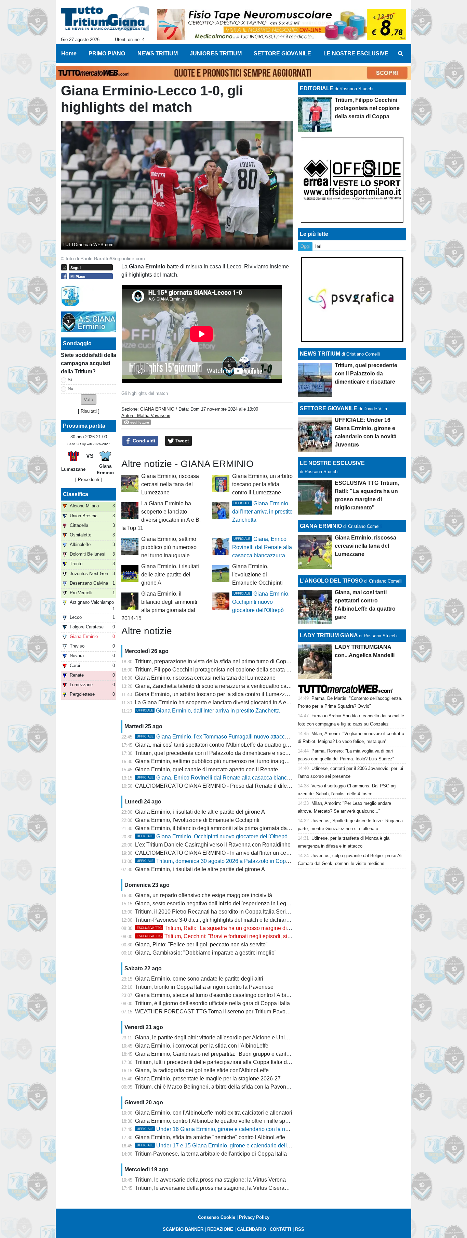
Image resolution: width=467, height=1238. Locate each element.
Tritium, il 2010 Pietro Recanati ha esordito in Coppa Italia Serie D (214, 912)
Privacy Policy (254, 1217)
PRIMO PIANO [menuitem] (107, 53)
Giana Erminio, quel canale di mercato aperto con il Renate (206, 769)
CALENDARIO (251, 1229)
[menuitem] (400, 53)
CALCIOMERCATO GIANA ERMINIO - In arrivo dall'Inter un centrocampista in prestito (238, 853)
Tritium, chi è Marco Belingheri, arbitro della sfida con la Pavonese (215, 1087)
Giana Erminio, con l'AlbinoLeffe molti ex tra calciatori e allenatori (213, 1113)
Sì (70, 379)
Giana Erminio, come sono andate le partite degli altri (199, 979)
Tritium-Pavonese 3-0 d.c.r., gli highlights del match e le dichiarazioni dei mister (230, 920)
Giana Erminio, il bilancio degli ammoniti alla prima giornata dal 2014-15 (222, 828)
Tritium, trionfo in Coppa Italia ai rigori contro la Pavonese (204, 987)
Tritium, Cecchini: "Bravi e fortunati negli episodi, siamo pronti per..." (232, 936)
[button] (88, 399)
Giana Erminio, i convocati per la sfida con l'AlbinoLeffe (201, 1046)
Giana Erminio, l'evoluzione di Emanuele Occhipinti (257, 574)
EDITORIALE (316, 88)
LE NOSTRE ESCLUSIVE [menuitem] (355, 53)
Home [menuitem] (69, 53)
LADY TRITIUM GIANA (329, 635)
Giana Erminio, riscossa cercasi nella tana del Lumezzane (170, 484)
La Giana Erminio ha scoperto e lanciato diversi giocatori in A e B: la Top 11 (225, 702)
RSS (299, 1229)
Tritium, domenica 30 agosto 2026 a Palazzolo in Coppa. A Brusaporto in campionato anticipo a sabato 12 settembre (287, 861)
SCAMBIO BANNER (183, 1229)
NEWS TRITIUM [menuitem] (157, 53)
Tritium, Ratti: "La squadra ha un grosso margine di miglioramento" (231, 928)
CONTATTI (280, 1229)
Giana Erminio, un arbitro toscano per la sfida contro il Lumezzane (262, 484)
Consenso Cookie (216, 1217)
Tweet (181, 440)
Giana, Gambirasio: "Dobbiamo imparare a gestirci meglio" (206, 953)
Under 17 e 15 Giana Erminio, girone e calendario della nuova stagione (233, 1145)
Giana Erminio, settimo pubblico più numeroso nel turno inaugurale (169, 547)
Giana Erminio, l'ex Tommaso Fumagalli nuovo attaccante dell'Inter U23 (233, 737)
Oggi (305, 246)
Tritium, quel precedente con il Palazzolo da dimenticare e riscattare (217, 753)
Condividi (143, 440)
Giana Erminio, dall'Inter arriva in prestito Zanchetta (262, 512)
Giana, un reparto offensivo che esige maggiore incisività (203, 895)
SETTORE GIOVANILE (328, 408)
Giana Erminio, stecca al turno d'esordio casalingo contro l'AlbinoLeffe (219, 995)
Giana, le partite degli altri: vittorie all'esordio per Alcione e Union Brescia (223, 1037)
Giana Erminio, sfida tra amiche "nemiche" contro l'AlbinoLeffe (210, 1137)
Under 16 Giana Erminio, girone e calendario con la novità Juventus (228, 1129)
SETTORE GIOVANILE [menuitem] (282, 53)
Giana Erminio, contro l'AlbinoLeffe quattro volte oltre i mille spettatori (218, 1121)
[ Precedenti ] (88, 479)
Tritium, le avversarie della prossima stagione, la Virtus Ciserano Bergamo (224, 1188)
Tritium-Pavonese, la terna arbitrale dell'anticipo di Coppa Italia (211, 1154)
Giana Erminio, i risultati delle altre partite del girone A (170, 574)
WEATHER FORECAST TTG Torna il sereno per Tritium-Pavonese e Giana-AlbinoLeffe (241, 1011)
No (70, 388)
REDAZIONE (220, 1229)
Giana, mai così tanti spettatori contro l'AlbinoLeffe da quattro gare (214, 745)
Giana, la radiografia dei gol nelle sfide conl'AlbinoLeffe (202, 1070)
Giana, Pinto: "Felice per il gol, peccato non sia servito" (201, 944)
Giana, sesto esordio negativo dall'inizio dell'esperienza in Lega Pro (217, 903)
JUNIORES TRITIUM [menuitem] (216, 53)
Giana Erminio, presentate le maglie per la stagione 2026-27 (208, 1078)
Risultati (89, 411)
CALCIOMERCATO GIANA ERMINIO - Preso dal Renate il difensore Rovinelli (229, 786)
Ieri (318, 246)
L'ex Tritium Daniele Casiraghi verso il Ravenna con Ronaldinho (213, 845)
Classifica (75, 494)
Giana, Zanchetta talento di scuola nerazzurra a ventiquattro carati (214, 686)
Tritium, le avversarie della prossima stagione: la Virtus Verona (210, 1180)
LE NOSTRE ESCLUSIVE (332, 463)
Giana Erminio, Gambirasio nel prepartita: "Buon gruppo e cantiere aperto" (224, 1054)
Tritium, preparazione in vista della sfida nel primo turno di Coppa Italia (220, 661)
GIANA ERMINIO (157, 409)
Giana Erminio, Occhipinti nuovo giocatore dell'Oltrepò (261, 602)
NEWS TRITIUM (320, 354)
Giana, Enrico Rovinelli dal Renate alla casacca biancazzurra (262, 547)
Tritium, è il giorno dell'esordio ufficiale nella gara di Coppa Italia (212, 1003)
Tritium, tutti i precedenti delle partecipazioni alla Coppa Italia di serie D (221, 1062)
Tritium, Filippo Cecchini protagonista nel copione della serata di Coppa (221, 670)
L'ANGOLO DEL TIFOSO (331, 581)
